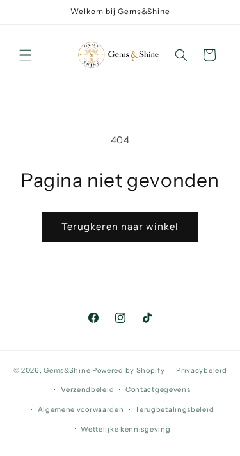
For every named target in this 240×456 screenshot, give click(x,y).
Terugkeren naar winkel (120, 226)
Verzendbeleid (87, 389)
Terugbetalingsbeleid (174, 409)
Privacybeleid (201, 370)
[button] (26, 55)
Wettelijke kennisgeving (125, 429)
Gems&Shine (67, 369)
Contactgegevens (158, 389)
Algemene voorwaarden (81, 409)
